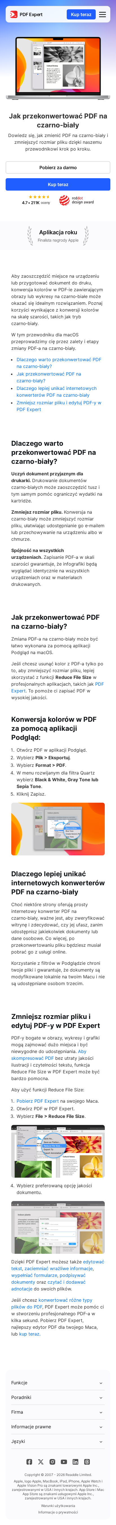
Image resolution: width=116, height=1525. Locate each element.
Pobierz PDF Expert (38, 1101)
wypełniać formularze (34, 1275)
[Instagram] (52, 1461)
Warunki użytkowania (58, 1506)
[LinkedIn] (75, 1461)
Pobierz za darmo (58, 167)
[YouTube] (64, 1461)
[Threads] (87, 1461)
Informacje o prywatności (58, 1512)
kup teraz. (30, 1334)
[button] (102, 14)
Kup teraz (81, 14)
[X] (40, 1461)
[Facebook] (29, 1461)
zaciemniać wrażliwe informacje (58, 1268)
